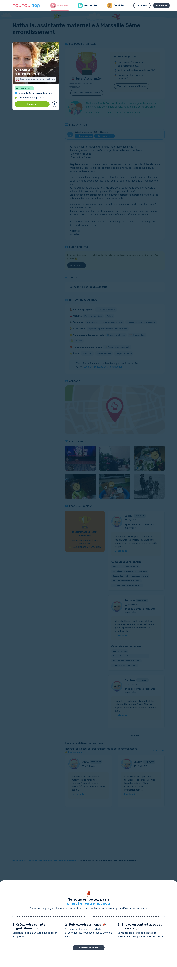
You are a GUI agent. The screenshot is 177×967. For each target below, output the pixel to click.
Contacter (32, 104)
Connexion (142, 5)
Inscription (161, 5)
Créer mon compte (88, 947)
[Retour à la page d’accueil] (26, 5)
